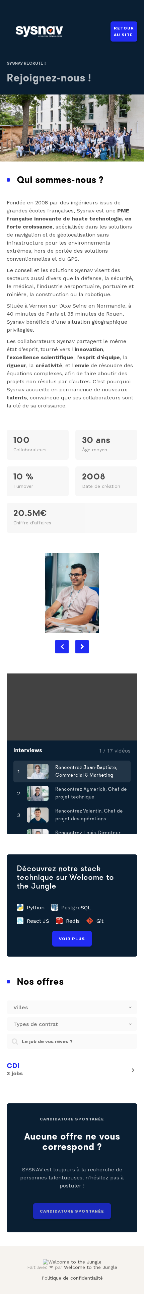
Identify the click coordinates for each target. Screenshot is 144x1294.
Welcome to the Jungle (90, 1267)
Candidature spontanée (72, 1211)
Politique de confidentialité (72, 1278)
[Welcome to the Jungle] (72, 1262)
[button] (62, 646)
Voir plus (72, 938)
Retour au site (124, 31)
